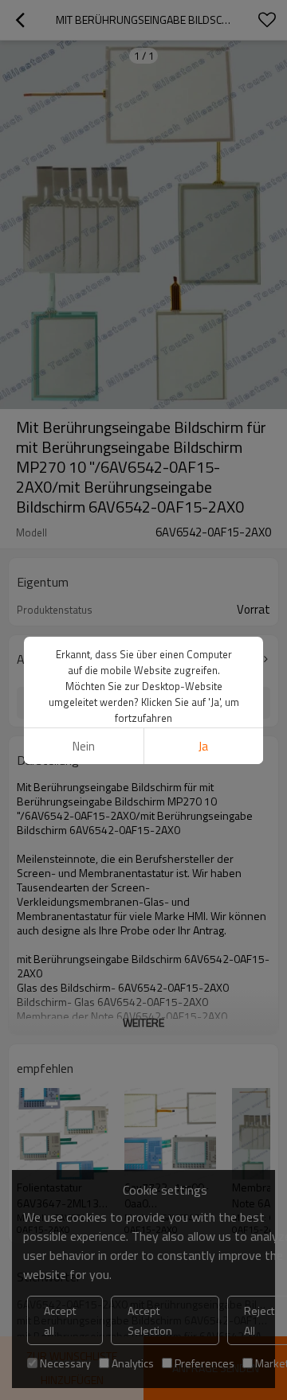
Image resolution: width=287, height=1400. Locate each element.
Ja (203, 746)
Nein (84, 746)
